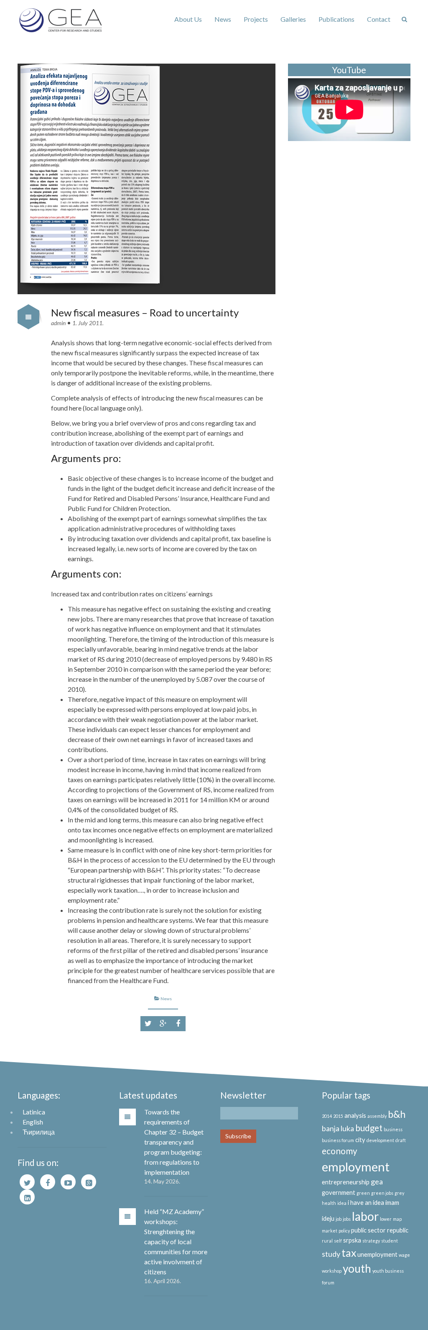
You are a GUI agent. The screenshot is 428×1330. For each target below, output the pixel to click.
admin (58, 322)
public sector (368, 1230)
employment (356, 1166)
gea (377, 1181)
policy (344, 1230)
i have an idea (366, 1202)
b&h (396, 1114)
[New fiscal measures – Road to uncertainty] (146, 179)
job (338, 1219)
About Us (188, 19)
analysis (355, 1115)
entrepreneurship (345, 1182)
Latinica (34, 1112)
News (222, 19)
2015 (338, 1116)
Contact (378, 19)
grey (399, 1193)
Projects (256, 19)
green (363, 1193)
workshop (331, 1271)
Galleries (293, 19)
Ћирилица (39, 1132)
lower (386, 1219)
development (380, 1140)
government (338, 1192)
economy (339, 1151)
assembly (377, 1116)
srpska (352, 1240)
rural (327, 1240)
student (389, 1240)
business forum (338, 1140)
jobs (347, 1219)
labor (365, 1216)
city (360, 1139)
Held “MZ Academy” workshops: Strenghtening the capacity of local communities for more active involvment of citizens (175, 1241)
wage (404, 1255)
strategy (371, 1240)
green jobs (382, 1193)
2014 (327, 1116)
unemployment (377, 1254)
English (33, 1122)
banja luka (338, 1128)
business (393, 1129)
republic (397, 1230)
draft (400, 1140)
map (397, 1219)
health (329, 1203)
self (338, 1240)
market (329, 1230)
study (331, 1253)
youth (357, 1268)
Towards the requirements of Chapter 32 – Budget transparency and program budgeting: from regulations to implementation (174, 1142)
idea (341, 1203)
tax (348, 1253)
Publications (336, 19)
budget (368, 1128)
